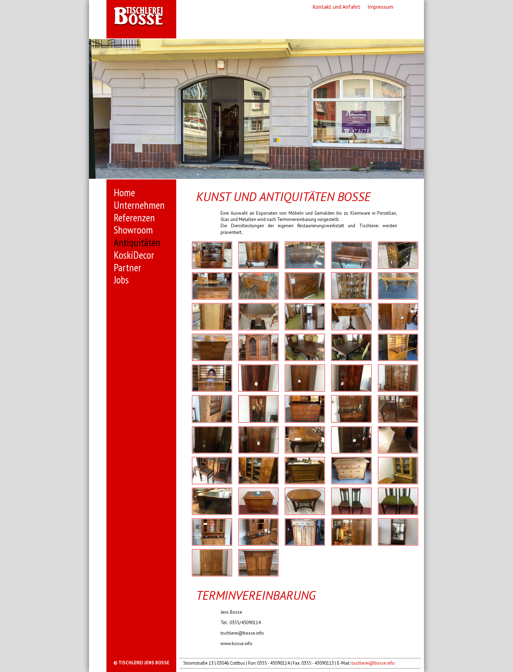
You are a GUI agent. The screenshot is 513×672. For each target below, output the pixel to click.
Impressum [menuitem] (380, 6)
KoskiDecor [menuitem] (134, 254)
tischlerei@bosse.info (373, 663)
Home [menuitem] (124, 192)
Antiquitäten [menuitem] (137, 242)
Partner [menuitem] (127, 267)
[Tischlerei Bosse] (141, 17)
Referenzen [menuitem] (134, 217)
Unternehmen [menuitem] (139, 205)
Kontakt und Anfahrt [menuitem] (336, 6)
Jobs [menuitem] (121, 279)
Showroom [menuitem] (133, 229)
